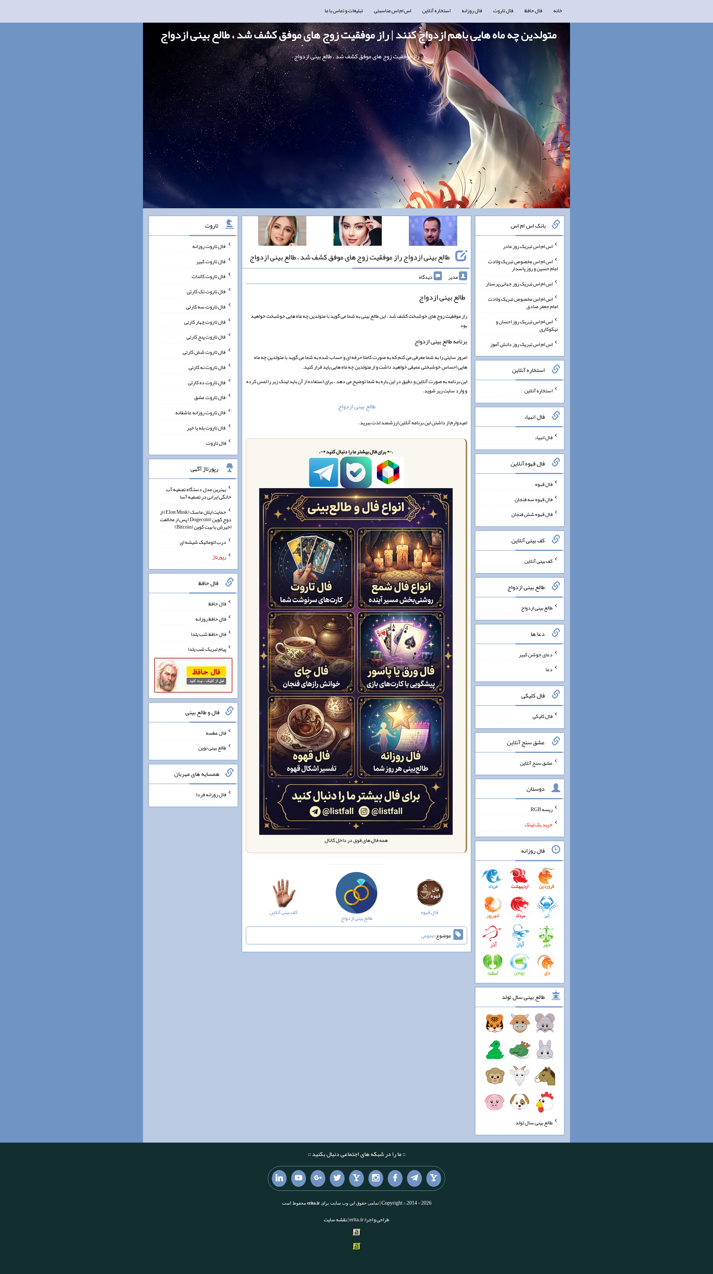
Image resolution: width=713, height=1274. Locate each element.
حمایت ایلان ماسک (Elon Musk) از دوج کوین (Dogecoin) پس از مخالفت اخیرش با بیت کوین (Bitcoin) (195, 519)
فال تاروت (503, 10)
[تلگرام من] (414, 1178)
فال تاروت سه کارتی (206, 306)
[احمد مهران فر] (433, 232)
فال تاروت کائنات (209, 276)
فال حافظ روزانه (210, 619)
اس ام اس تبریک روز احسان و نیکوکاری (527, 325)
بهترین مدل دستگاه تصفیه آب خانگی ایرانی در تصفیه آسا (198, 493)
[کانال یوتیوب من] (298, 1178)
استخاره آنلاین (436, 10)
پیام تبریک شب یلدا (207, 649)
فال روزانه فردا (211, 794)
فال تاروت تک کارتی (206, 291)
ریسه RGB (542, 809)
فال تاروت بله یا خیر (206, 427)
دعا (549, 669)
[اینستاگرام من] (375, 1178)
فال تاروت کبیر (211, 261)
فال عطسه (216, 732)
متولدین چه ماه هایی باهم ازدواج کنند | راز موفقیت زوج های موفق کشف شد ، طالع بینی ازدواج (358, 34)
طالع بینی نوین (212, 747)
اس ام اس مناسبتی (392, 10)
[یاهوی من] (433, 1178)
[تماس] (356, 1178)
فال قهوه (544, 484)
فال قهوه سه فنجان (534, 499)
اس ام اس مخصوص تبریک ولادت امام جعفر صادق (523, 302)
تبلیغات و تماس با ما (344, 10)
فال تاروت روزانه (209, 246)
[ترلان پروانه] (357, 232)
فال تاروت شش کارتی (204, 352)
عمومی (427, 935)
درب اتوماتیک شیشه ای (203, 541)
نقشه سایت (335, 1219)
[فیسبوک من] (395, 1178)
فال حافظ (533, 10)
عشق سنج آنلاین (536, 762)
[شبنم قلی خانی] (282, 232)
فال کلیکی (543, 716)
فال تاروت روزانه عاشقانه (200, 412)
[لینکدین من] (279, 1178)
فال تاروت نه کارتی (207, 367)
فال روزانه (472, 10)
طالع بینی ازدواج (356, 406)
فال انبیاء (544, 437)
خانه (557, 10)
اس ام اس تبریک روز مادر (528, 246)
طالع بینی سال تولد (534, 1122)
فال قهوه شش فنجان (532, 514)
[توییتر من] (337, 1178)
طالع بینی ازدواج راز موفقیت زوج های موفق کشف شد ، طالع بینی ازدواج (350, 256)
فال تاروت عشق (210, 397)
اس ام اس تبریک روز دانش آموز (521, 344)
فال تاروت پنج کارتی (206, 336)
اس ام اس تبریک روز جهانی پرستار (519, 283)
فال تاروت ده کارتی (207, 382)
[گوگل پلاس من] (317, 1178)
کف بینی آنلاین (538, 561)
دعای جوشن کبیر (536, 654)
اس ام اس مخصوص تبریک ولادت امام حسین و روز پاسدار (523, 265)
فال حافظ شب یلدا (208, 633)
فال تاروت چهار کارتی (205, 321)
